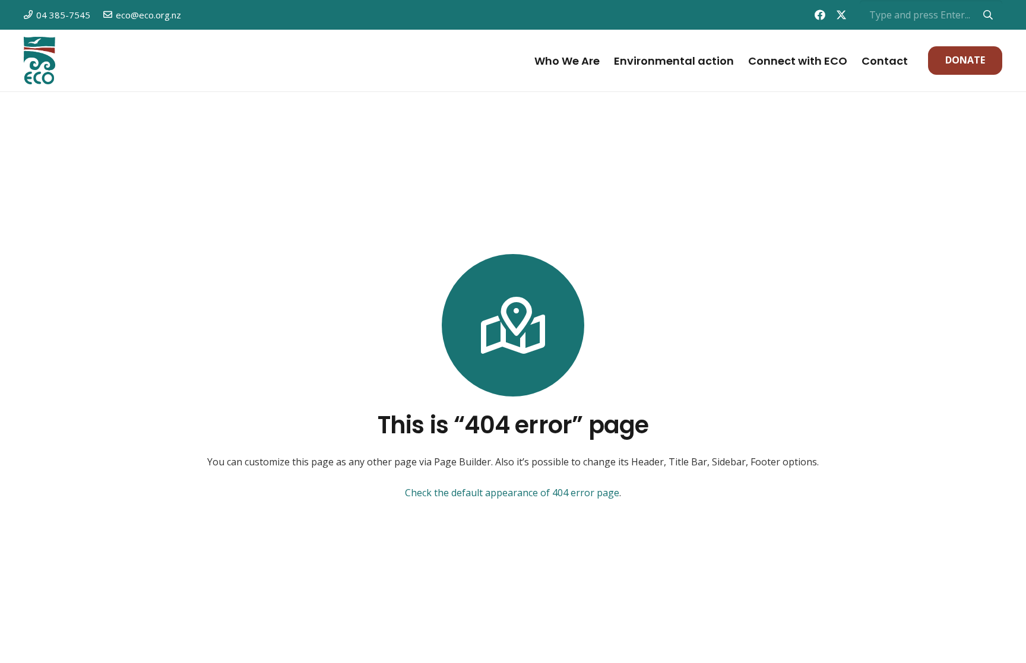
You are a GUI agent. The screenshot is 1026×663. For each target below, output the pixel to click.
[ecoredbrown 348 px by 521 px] (39, 60)
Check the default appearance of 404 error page (512, 492)
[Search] (988, 15)
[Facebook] (820, 14)
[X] (841, 14)
